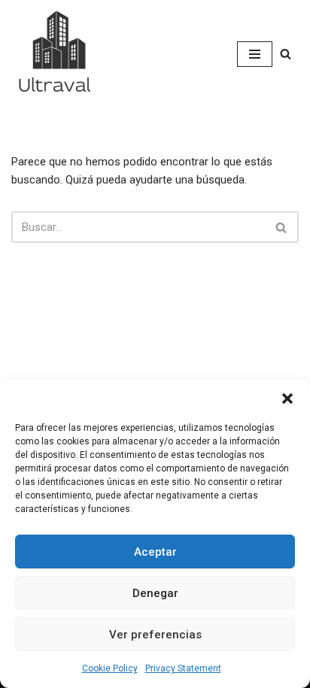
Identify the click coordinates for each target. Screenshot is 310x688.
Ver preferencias (155, 634)
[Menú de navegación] (254, 54)
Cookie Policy (110, 668)
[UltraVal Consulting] (56, 54)
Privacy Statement (183, 668)
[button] (287, 398)
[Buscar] (285, 53)
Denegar (155, 593)
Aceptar (155, 552)
